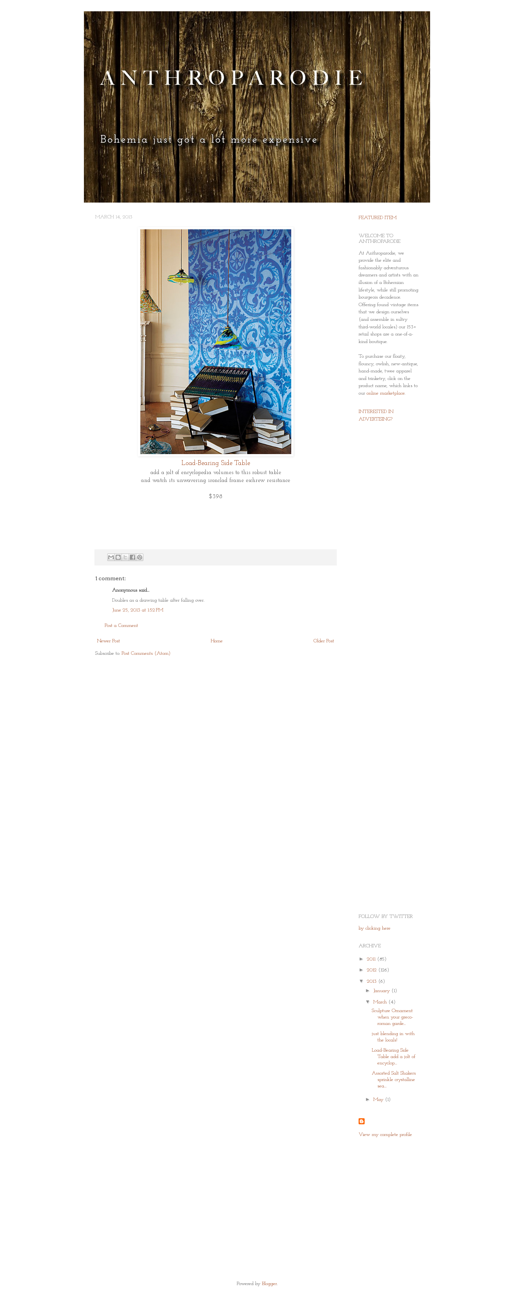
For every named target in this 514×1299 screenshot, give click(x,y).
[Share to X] (125, 557)
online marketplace (385, 393)
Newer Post (108, 641)
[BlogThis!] (118, 557)
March (380, 1002)
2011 (372, 959)
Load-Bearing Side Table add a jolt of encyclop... (393, 1056)
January (382, 991)
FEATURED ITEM (378, 218)
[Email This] (111, 557)
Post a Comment (121, 625)
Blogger (269, 1284)
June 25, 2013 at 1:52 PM (137, 610)
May (379, 1099)
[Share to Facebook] (132, 557)
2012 (372, 970)
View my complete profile (385, 1134)
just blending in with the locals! (393, 1037)
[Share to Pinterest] (139, 557)
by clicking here (375, 928)
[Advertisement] (381, 547)
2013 (372, 981)
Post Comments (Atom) (146, 653)
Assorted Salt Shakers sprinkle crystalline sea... (394, 1079)
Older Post (323, 641)
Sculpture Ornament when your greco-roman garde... (392, 1017)
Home (217, 641)
